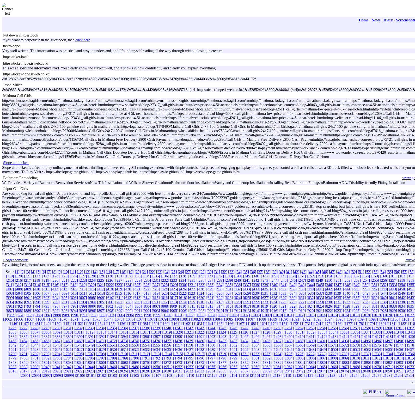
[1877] (222, 362)
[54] (382, 272)
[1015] (333, 315)
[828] (347, 306)
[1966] (333, 367)
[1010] (278, 315)
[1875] (200, 362)
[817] (247, 306)
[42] (296, 272)
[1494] (355, 341)
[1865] (90, 362)
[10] (66, 272)
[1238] (145, 328)
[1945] (101, 367)
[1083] (207, 319)
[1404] (233, 337)
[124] (55, 276)
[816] (238, 306)
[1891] (377, 362)
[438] (292, 289)
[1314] (112, 332)
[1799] (233, 358)
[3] (28, 272)
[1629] (101, 349)
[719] (229, 302)
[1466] (46, 341)
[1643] (255, 349)
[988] (57, 315)
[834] (402, 306)
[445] (356, 289)
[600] (19, 298)
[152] (311, 276)
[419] (119, 289)
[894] (74, 311)
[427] (192, 289)
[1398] (167, 337)
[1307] (35, 332)
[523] (192, 293)
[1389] (68, 337)
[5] (38, 272)
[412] (55, 289)
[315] (46, 285)
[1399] (178, 337)
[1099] (384, 319)
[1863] (68, 362)
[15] (101, 272)
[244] (274, 280)
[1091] (295, 319)
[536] (311, 293)
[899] (119, 311)
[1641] (233, 349)
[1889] (355, 362)
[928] (384, 311)
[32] (224, 272)
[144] (238, 276)
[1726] (299, 354)
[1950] (156, 367)
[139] (192, 276)
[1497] (388, 341)
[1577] (399, 345)
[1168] (251, 324)
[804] (128, 306)
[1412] (322, 337)
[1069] (52, 319)
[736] (384, 302)
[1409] (289, 337)
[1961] (278, 367)
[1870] (145, 362)
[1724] (277, 354)
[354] (402, 285)
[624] (238, 298)
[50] (354, 272)
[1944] (90, 367)
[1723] (266, 354)
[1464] (23, 341)
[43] (303, 272)
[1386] (35, 337)
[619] (192, 298)
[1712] (145, 354)
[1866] (101, 362)
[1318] (156, 332)
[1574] (366, 345)
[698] (37, 302)
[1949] (145, 367)
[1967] (344, 367)
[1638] (200, 349)
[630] (292, 298)
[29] (202, 272)
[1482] (222, 341)
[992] (93, 315)
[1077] (141, 319)
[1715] (178, 354)
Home (363, 20)
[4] (33, 272)
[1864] (79, 362)
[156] (347, 276)
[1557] (178, 345)
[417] (101, 289)
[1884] (300, 362)
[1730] (344, 354)
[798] (74, 306)
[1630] (112, 349)
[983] (11, 315)
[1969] (366, 367)
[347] (338, 285)
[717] (210, 302)
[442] (329, 289)
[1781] (35, 358)
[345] (320, 285)
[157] (357, 276)
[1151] (67, 324)
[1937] (12, 367)
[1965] (322, 367)
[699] (46, 302)
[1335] (344, 332)
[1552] (123, 345)
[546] (402, 293)
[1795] (189, 358)
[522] (183, 293)
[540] (347, 293)
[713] (174, 302)
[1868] (123, 362)
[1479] (189, 341)
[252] (347, 280)
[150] (293, 276)
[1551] (112, 345)
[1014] (322, 315)
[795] (46, 306)
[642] (402, 298)
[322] (110, 285)
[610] (110, 298)
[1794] (178, 358)
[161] (393, 276)
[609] (101, 298)
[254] (366, 280)
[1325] (233, 332)
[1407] (267, 337)
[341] (283, 285)
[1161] (175, 324)
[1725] (288, 354)
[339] (265, 285)
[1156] (121, 324)
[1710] (123, 354)
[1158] (143, 324)
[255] (375, 280)
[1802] (267, 358)
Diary (388, 20)
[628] (274, 298)
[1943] (79, 367)
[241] (247, 280)
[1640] (222, 349)
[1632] (134, 349)
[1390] (79, 337)
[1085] (229, 319)
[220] (55, 280)
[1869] (134, 362)
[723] (265, 302)
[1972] (399, 367)
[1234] (101, 328)
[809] (174, 306)
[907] (192, 311)
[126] (74, 276)
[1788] (112, 358)
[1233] (90, 328)
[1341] (410, 332)
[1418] (388, 337)
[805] (138, 306)
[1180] (381, 324)
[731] (338, 302)
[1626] (68, 349)
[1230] (57, 328)
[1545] (46, 345)
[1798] (222, 358)
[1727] (310, 354)
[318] (73, 285)
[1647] (300, 349)
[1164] (208, 324)
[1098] (373, 319)
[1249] (267, 328)
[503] (10, 293)
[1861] (46, 362)
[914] (256, 311)
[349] (356, 285)
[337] (247, 285)
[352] (384, 285)
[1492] (333, 341)
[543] (375, 293)
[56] (397, 272)
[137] (174, 276)
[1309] (57, 332)
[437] (283, 289)
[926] (365, 311)
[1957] (233, 367)
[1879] (244, 362)
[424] (165, 289)
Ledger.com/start (15, 260)
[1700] (12, 354)
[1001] (178, 315)
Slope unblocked (16, 163)
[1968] (355, 367)
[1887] (333, 362)
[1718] (211, 354)
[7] (49, 272)
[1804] (289, 358)
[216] (19, 280)
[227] (119, 280)
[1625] (57, 349)
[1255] (333, 328)
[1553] (134, 345)
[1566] (278, 345)
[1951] (167, 367)
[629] (283, 298)
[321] (101, 285)
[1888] (344, 362)
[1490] (311, 341)
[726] (292, 302)
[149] (284, 276)
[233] (174, 280)
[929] (393, 311)
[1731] (355, 354)
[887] (10, 311)
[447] (375, 289)
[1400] (189, 337)
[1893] (399, 362)
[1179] (370, 324)
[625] (247, 298)
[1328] (266, 332)
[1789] (123, 358)
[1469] (79, 341)
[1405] (244, 337)
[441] (320, 289)
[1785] (79, 358)
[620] (201, 298)
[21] (145, 272)
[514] (110, 293)
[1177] (348, 324)
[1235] (112, 328)
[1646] (289, 349)
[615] (156, 298)
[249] (320, 280)
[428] (201, 289)
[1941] (57, 367)
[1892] (388, 362)
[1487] (278, 341)
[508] (55, 293)
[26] (181, 272)
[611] (119, 298)
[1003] (200, 315)
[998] (148, 315)
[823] (302, 306)
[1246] (233, 328)
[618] (183, 298)
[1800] (244, 358)
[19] (130, 272)
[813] (210, 306)
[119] (10, 276)
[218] (37, 280)
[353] (393, 285)
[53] (375, 272)
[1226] (12, 328)
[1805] (300, 358)
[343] (302, 285)
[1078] (152, 319)
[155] (338, 276)
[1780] (23, 358)
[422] (146, 289)
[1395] (134, 337)
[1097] (362, 319)
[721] (247, 302)
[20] (137, 272)
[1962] (289, 367)
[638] (365, 298)
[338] (256, 285)
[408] (19, 289)
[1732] (366, 354)
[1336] (355, 332)
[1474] (134, 341)
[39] (274, 272)
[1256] (344, 328)
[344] (311, 285)
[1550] (101, 345)
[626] (256, 298)
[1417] (377, 337)
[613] (137, 298)
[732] (347, 302)
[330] (183, 285)
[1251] (289, 328)
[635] (338, 298)
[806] (147, 306)
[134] (147, 276)
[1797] (211, 358)
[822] (292, 306)
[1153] (89, 324)
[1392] (101, 337)
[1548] (79, 345)
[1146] (13, 324)
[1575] (377, 345)
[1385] (23, 337)
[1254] (322, 328)
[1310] (68, 332)
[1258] (366, 328)
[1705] (68, 354)
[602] (37, 298)
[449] (393, 289)
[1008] (256, 315)
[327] (156, 285)
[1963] (300, 367)
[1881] (267, 362)
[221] (65, 280)
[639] (375, 298)
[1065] (8, 319)
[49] (346, 272)
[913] (247, 311)
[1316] (134, 332)
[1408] (278, 337)
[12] (80, 272)
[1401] (200, 337)
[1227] (23, 328)
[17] (116, 272)
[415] (83, 289)
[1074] (108, 319)
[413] (64, 289)
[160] (384, 276)
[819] (265, 306)
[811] (192, 306)
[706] (110, 302)
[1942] (68, 367)
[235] (192, 280)
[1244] (211, 328)
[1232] (79, 328)
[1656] (399, 349)
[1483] (233, 341)
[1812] (377, 358)
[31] (217, 272)
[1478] (178, 341)
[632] (311, 298)
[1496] (377, 341)
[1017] (355, 315)
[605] (65, 298)
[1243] (200, 328)
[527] (229, 293)
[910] (220, 311)
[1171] (283, 324)
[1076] (130, 319)
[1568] (300, 345)
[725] (283, 302)
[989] (66, 315)
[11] (73, 272)
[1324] (222, 332)
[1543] (23, 345)
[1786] (90, 358)
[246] (293, 280)
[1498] (399, 341)
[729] (320, 302)
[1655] (388, 349)
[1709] (112, 354)
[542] (365, 293)
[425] (174, 289)
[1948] (134, 367)
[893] (65, 311)
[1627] (79, 349)
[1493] (344, 341)
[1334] (333, 332)
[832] (384, 306)
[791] (10, 306)
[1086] (240, 319)
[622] (219, 298)
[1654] (377, 349)
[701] (65, 302)
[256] (384, 280)
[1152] (78, 324)
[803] (119, 306)
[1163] (197, 324)
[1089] (273, 319)
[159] (375, 276)
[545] (393, 293)
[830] (365, 306)
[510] (74, 293)
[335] (229, 285)
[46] (325, 272)
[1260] (388, 328)
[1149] (46, 324)
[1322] (200, 332)
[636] (347, 298)
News (376, 20)
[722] (256, 302)
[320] (92, 285)
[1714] (167, 354)
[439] (302, 289)
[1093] (317, 319)
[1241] (178, 328)
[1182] (402, 324)
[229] (138, 280)
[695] (10, 302)
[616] (165, 298)
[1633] (145, 349)
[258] (402, 280)
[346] (329, 285)
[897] (101, 311)
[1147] (24, 324)
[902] (147, 311)
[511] (83, 293)
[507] (46, 293)
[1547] (68, 345)
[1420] (410, 337)
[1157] (132, 324)
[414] (73, 289)
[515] (119, 293)
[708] (128, 302)
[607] (83, 298)
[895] (83, 311)
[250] (329, 280)
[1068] (41, 319)
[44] (310, 272)
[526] (219, 293)
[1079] (163, 319)
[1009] (267, 315)
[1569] (311, 345)
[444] (347, 289)
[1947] (123, 367)
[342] (292, 285)
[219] (46, 280)
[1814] (399, 358)
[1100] (395, 319)
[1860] (35, 362)
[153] (320, 276)
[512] (92, 293)
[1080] (174, 319)
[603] (46, 298)
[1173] (305, 324)
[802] (110, 306)
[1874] (189, 362)
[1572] (344, 345)
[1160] (165, 324)
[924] (347, 311)
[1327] (255, 332)
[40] (282, 272)
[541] (356, 293)
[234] (183, 280)
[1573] (355, 345)
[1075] (119, 319)
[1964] (311, 367)
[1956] (222, 367)
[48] (339, 272)
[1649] (322, 349)
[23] (159, 272)
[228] (128, 280)
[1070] (63, 319)
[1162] (186, 324)
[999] (157, 315)
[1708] (101, 354)
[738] (402, 302)
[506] (37, 293)
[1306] (23, 332)
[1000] (167, 315)
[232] (165, 280)
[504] (19, 293)
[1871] (156, 362)
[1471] (101, 341)
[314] (37, 285)
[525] (210, 293)
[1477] (167, 341)
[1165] (219, 324)
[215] (10, 280)
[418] (110, 289)
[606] (74, 298)
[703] (83, 302)
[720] (238, 302)
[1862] (57, 362)
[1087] (251, 319)
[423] (156, 289)
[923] (338, 311)
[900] (128, 311)
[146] (256, 276)
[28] (195, 272)
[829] (356, 306)
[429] (210, 289)
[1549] (90, 345)
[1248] (255, 328)
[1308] (46, 332)
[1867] (112, 362)
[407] (10, 289)
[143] (229, 276)
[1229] (46, 328)
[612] (128, 298)
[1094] (328, 319)
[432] (238, 289)
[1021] (399, 315)
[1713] (156, 354)
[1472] (112, 341)
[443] (338, 289)
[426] (183, 289)
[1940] (46, 367)
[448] (384, 289)
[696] (19, 302)
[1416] (366, 337)
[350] (365, 285)
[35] (246, 272)
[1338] (377, 332)
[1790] (134, 358)
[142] (220, 276)
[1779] (12, 358)
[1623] (35, 349)
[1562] (233, 345)
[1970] (377, 367)
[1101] (405, 319)
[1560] (211, 345)
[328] (165, 285)
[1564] (255, 345)
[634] (329, 298)
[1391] (90, 337)
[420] (128, 289)
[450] (402, 289)
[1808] (333, 358)
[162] (402, 276)
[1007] (245, 315)
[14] (94, 272)
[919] (302, 311)
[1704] (57, 354)
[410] (37, 289)
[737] (393, 302)
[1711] (134, 354)
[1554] (145, 345)
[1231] (68, 328)
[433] (247, 289)
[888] (19, 311)
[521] (174, 293)
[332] (201, 285)
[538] (329, 293)
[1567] (289, 345)
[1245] (222, 328)
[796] (55, 306)
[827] (338, 306)
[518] (146, 293)
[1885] (311, 362)
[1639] (211, 349)
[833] (393, 306)
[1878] (233, 362)
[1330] (288, 332)
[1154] (100, 324)
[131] (119, 276)
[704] (92, 302)
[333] (210, 285)
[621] (210, 298)
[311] (10, 285)
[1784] (68, 358)
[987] (48, 315)
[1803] (278, 358)
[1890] (366, 362)
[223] (83, 280)
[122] (37, 276)
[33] (231, 272)
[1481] (211, 341)
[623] (229, 298)
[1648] (311, 349)
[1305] (12, 332)
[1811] (366, 358)
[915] (265, 311)
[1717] (200, 354)
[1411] (311, 337)
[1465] (35, 341)
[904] (165, 311)
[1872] (167, 362)
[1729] (333, 354)
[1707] (90, 354)
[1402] (211, 337)
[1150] (56, 324)
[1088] (262, 319)
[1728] (322, 354)
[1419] (399, 337)
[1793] (167, 358)
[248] (311, 280)
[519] (156, 293)
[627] (265, 298)
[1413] (333, 337)
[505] (28, 293)
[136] (165, 276)
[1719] (222, 354)
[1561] (222, 345)
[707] (119, 302)
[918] (292, 311)
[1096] (351, 319)
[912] (238, 311)
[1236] (123, 328)
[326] (146, 285)
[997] (139, 315)
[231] (156, 280)
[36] (253, 272)
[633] (320, 298)
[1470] (90, 341)
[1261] (399, 328)
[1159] (154, 324)
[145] (247, 276)
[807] (156, 306)
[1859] (23, 362)
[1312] (90, 332)
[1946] (112, 367)
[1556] (167, 345)
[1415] (355, 337)
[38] (267, 272)
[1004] (212, 315)
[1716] (189, 354)
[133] (138, 276)
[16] (109, 272)
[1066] (19, 319)
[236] (201, 280)
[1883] (289, 362)
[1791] (145, 358)
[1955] (211, 367)
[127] (83, 276)
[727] (302, 302)
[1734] (388, 354)
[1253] (311, 328)
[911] (229, 311)
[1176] (337, 324)
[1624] (46, 349)
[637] (356, 298)
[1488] (289, 341)
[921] (320, 311)
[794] (37, 306)
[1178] (359, 324)
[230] (147, 280)
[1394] (123, 337)
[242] (256, 280)
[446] (365, 289)
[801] (101, 306)
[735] (375, 302)
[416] (92, 289)
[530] (256, 293)
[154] (329, 276)
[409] (28, 289)
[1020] (388, 315)
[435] (265, 289)
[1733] (377, 354)
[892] (55, 311)
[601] (28, 298)
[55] (390, 272)
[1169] (262, 324)
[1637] (189, 349)
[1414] (344, 337)
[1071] (74, 319)
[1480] (200, 341)
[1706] (79, 354)
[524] (201, 293)
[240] (238, 280)
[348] (347, 285)
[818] (256, 306)
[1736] (410, 354)
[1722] (255, 354)
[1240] (167, 328)
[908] (201, 311)
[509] (65, 293)
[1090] (284, 319)
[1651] (344, 349)
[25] (174, 272)
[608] (92, 298)
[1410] (300, 337)
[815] (229, 306)
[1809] (344, 358)
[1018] (366, 315)
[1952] (178, 367)
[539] (338, 293)
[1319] (167, 332)
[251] (338, 280)
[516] (128, 293)
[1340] (399, 332)
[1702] (35, 354)
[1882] (278, 362)
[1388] (57, 337)
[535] (302, 293)
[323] (119, 285)
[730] (329, 302)
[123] (46, 276)
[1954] (200, 367)
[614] (146, 298)
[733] (356, 302)
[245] (284, 280)
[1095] (340, 319)
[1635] (167, 349)
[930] (402, 311)
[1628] (90, 349)
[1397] (156, 337)
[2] (22, 272)
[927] (375, 311)
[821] (283, 306)
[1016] (344, 315)
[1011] (289, 315)
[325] (137, 285)
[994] (112, 315)
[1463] (12, 341)
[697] (28, 302)
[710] (147, 302)
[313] (28, 285)
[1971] (388, 367)
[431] (229, 289)
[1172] (294, 324)
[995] (121, 315)
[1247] (244, 328)
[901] (138, 311)
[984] (20, 315)
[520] (165, 293)
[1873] (178, 362)
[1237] (134, 328)
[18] (123, 272)
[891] (46, 311)
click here (82, 40)
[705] (101, 302)
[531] (265, 293)
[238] (220, 280)
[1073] (97, 319)
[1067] (30, 319)
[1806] (311, 358)
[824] (311, 306)
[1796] (200, 358)
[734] (365, 302)
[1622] (23, 349)
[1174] (316, 324)
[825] (320, 306)
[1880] (255, 362)
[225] (101, 280)
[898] (110, 311)
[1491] (322, 341)
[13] (87, 272)
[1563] (244, 345)
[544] (384, 293)
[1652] (355, 349)
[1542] (12, 345)
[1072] (85, 319)
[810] (183, 306)
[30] (210, 272)
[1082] (196, 319)
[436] (274, 289)
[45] (318, 272)
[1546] (57, 345)
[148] (274, 276)
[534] (292, 293)
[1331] (299, 332)
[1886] (322, 362)
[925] (356, 311)
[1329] (277, 332)
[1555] (156, 345)
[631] (302, 298)
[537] (320, 293)
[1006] (234, 315)
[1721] (244, 354)
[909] (211, 311)
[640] (384, 298)
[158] (366, 276)
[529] (247, 293)
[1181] (392, 324)
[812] (201, 306)
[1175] (327, 324)
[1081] (185, 319)
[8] (54, 272)
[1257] (355, 328)
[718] (219, 302)
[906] (183, 311)
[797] (65, 306)
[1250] (278, 328)
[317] (64, 285)
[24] (166, 272)
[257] (393, 280)
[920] (311, 311)
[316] (55, 285)
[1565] (267, 345)
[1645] (278, 349)
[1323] (211, 332)
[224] (92, 280)
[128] (92, 276)
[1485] (255, 341)
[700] (55, 302)
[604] (55, 298)
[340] (274, 285)
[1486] (267, 341)
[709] (138, 302)
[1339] (388, 332)
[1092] (306, 319)
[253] (357, 280)
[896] (92, 311)
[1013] (311, 315)
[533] (283, 293)
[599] (10, 298)
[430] (219, 289)
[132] (128, 276)
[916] (274, 311)
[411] (46, 289)
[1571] (333, 345)
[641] (393, 298)
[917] (283, 311)
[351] (375, 285)
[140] (201, 276)
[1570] (322, 345)
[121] (28, 276)
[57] (404, 272)
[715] (192, 302)
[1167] (240, 324)
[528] (238, 293)
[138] (183, 276)
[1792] (156, 358)
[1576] (388, 345)
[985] (29, 315)
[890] (37, 311)
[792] (19, 306)
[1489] (300, 341)
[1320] (178, 332)
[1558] (189, 345)
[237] (211, 280)
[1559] (200, 345)
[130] (110, 276)
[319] (83, 285)
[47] (332, 272)
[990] (75, 315)
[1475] (145, 341)
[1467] (57, 341)
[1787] (101, 358)
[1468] (68, 341)
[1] (17, 272)
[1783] (57, 358)
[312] (19, 285)
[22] (152, 272)
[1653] (366, 349)
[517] (137, 293)
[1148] (35, 324)
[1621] (12, 349)
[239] (229, 280)
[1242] (189, 328)
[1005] (223, 315)
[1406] (255, 337)
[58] (411, 272)
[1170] (273, 324)
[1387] (46, 337)
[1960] (267, 367)
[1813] (388, 358)
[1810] (355, 358)
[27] (188, 272)
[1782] (46, 358)
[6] (44, 272)
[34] (238, 272)
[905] (174, 311)
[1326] (244, 332)
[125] (65, 276)
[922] (329, 311)
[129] (101, 276)
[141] (211, 276)
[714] (183, 302)
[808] (165, 306)
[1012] (300, 315)
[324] (128, 285)
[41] (289, 272)
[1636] (178, 349)
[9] (59, 272)
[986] (39, 315)
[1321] (189, 332)
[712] (165, 302)
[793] (28, 306)
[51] (361, 272)
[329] (174, 285)
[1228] (35, 328)
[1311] (79, 332)
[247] (302, 280)
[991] (84, 315)
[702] (74, 302)
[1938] (23, 367)
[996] (130, 315)
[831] (375, 306)
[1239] (156, 328)
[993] (102, 315)
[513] (101, 293)
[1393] (112, 337)
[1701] (23, 354)
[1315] (123, 332)
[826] (329, 306)
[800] (92, 306)
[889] (28, 311)
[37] (260, 272)
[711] (156, 302)
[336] (238, 285)
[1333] (322, 332)
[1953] (189, 367)
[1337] (366, 332)
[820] (274, 306)
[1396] (145, 337)
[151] (302, 276)
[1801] (255, 358)
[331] (192, 285)
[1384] (12, 337)
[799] (83, 306)
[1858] (12, 362)
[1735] (399, 354)
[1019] (377, 315)
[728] (311, 302)
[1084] (218, 319)
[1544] (35, 345)
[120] (19, 276)
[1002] (189, 315)
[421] (137, 289)
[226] (110, 280)
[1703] (46, 354)
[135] (156, 276)
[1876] (211, 362)
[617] (174, 298)
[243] (265, 280)
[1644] (267, 349)
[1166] (229, 324)
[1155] (111, 324)
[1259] (377, 328)
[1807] (322, 358)
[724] (274, 302)
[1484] (244, 341)
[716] (201, 302)
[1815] (410, 358)
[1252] (300, 328)
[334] (219, 285)
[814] (219, 306)
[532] (274, 293)
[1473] (123, 341)
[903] (156, 311)
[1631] (123, 349)
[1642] (244, 349)
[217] (28, 280)
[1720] (233, 354)
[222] (74, 280)
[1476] (156, 341)
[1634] (156, 349)
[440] (311, 289)
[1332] (310, 332)
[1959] (255, 367)
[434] (256, 289)
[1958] (244, 367)
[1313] (101, 332)
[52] (368, 272)
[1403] (222, 337)
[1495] (366, 341)
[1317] (145, 332)
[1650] (333, 349)
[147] (265, 276)
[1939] (35, 367)
